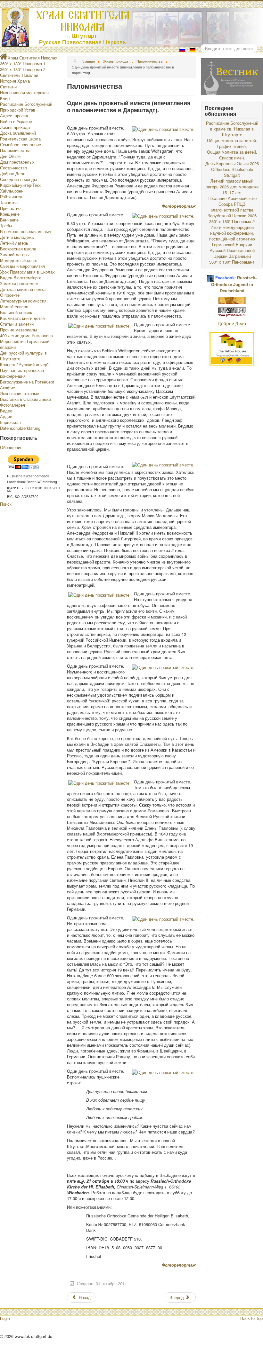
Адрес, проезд (14, 116)
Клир (5, 98)
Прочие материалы (18, 330)
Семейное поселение (20, 144)
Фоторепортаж (179, 206)
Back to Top (251, 1318)
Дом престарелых (17, 162)
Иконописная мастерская (24, 92)
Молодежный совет (19, 260)
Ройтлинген (11, 197)
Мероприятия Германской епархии (24, 344)
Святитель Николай (19, 75)
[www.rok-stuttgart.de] (132, 27)
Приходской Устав (17, 110)
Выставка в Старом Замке (25, 399)
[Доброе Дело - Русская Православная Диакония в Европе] (232, 324)
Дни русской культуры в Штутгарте (23, 356)
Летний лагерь (14, 243)
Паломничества (15, 150)
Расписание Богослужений (26, 104)
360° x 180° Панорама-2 (22, 69)
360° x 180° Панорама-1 (22, 63)
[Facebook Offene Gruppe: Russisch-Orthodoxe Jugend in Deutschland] (210, 276)
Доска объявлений (18, 133)
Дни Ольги (10, 156)
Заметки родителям (19, 283)
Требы (6, 225)
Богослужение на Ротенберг (27, 382)
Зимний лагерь (14, 254)
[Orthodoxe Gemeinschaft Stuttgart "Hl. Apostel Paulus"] (232, 300)
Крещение (10, 214)
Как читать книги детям (22, 318)
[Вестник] (232, 76)
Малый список (14, 306)
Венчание (9, 220)
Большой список (16, 312)
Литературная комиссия (23, 301)
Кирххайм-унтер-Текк (20, 185)
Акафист (8, 387)
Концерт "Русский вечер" (24, 364)
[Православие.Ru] (232, 312)
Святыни (8, 87)
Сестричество (13, 168)
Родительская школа (20, 139)
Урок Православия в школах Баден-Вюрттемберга (27, 275)
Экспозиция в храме (19, 393)
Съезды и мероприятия (22, 266)
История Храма (15, 81)
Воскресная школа (18, 249)
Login (5, 1318)
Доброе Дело (12, 173)
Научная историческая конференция (22, 373)
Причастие (10, 208)
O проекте (10, 295)
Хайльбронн (11, 191)
